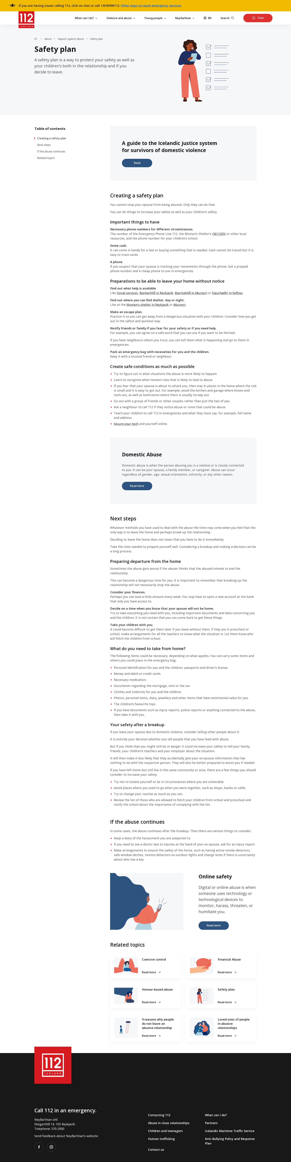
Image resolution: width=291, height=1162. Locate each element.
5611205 (219, 234)
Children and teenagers (165, 1131)
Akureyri (179, 305)
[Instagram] (51, 1147)
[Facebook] (38, 1147)
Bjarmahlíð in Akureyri (191, 293)
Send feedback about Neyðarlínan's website (66, 1136)
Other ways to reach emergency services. (151, 6)
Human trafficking (161, 1139)
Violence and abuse (119, 18)
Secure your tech (126, 424)
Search (225, 18)
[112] (26, 18)
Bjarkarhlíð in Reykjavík (156, 293)
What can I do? (84, 18)
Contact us (156, 1150)
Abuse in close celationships (168, 1123)
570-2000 (57, 1129)
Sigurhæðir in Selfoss (227, 293)
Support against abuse (71, 38)
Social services (127, 293)
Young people (153, 18)
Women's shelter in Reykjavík (147, 305)
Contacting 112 (159, 1115)
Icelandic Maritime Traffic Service (229, 1131)
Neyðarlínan (183, 18)
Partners (211, 1123)
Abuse (48, 38)
